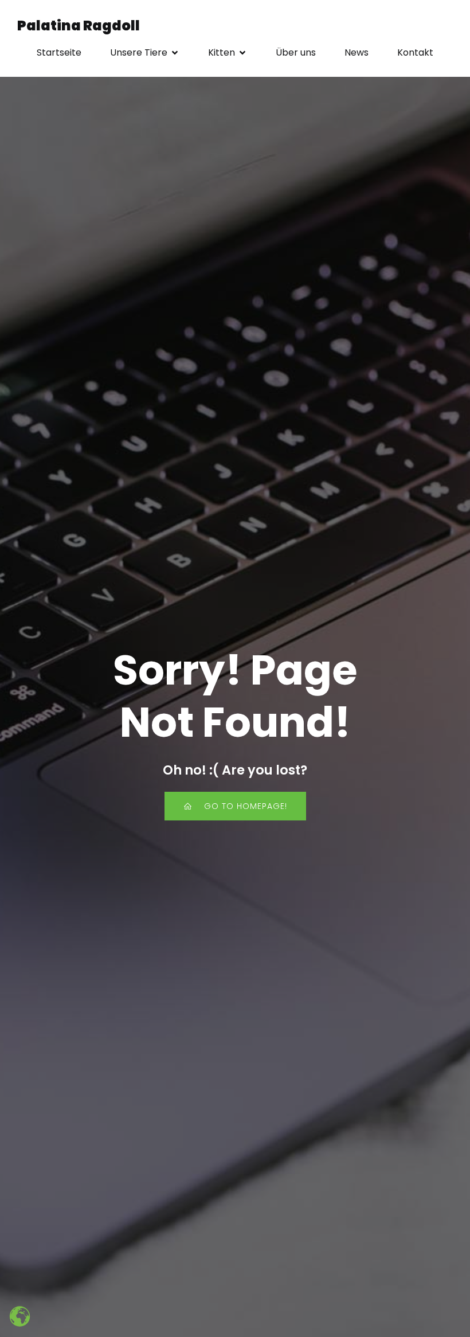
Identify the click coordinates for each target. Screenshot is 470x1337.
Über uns (296, 52)
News (356, 52)
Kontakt (415, 52)
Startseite (59, 52)
